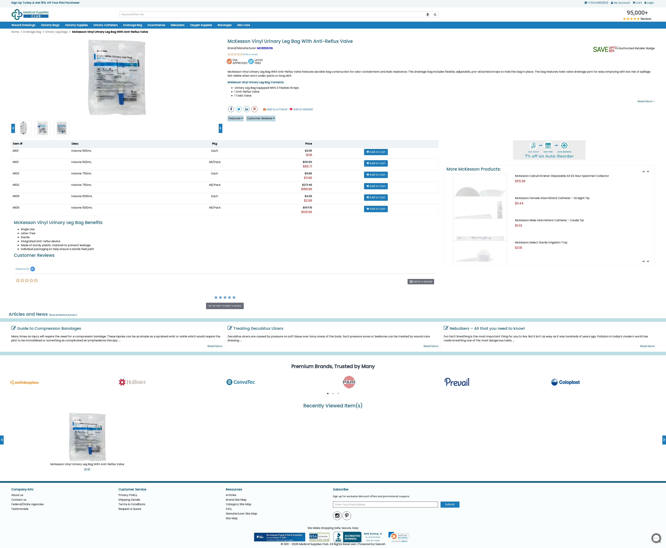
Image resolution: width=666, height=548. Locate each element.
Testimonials (19, 509)
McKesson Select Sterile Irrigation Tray (541, 242)
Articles (231, 495)
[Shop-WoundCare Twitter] (239, 109)
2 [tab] (333, 393)
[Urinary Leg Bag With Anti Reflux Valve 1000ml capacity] (23, 128)
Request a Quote (129, 509)
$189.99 (306, 189)
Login (650, 3)
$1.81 (309, 155)
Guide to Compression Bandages (49, 328)
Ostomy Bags (50, 25)
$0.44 (519, 203)
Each (214, 151)
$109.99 (306, 212)
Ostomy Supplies (76, 25)
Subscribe (340, 489)
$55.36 (520, 181)
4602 (15, 173)
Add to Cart (377, 152)
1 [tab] (328, 393)
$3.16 (518, 247)
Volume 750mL (81, 173)
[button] (421, 281)
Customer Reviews (260, 118)
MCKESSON (265, 48)
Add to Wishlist (302, 109)
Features (234, 118)
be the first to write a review (225, 305)
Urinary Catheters (105, 25)
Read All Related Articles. (63, 314)
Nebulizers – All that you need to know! (487, 328)
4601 (15, 151)
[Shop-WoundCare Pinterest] (254, 109)
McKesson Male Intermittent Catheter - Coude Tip (549, 220)
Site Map (232, 518)
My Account (622, 3)
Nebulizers (178, 25)
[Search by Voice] (428, 14)
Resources (234, 489)
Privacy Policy (127, 495)
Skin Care (243, 25)
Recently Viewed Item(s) (333, 406)
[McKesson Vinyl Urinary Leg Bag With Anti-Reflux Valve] (116, 78)
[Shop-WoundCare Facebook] (231, 109)
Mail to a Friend (276, 109)
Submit (450, 504)
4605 (15, 196)
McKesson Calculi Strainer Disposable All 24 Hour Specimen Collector (562, 176)
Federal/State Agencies (27, 504)
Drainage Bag (132, 25)
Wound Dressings (23, 25)
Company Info (22, 489)
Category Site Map (238, 504)
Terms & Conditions (131, 504)
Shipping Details (129, 500)
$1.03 (518, 225)
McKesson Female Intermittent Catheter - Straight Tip (552, 198)
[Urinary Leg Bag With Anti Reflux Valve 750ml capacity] (42, 128)
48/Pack (215, 162)
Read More (645, 101)
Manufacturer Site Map (241, 514)
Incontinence (156, 25)
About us (17, 495)
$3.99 (308, 178)
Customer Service (132, 489)
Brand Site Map (236, 500)
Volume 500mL (81, 151)
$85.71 (307, 166)
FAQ (229, 509)
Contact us (18, 500)
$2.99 (308, 200)
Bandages (225, 25)
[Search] (435, 14)
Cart (639, 3)
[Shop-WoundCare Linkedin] (247, 109)
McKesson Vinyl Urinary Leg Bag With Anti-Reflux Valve (290, 41)
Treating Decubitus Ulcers (258, 328)
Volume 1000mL (81, 196)
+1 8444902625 (598, 3)
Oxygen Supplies (201, 25)
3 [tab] (338, 393)
